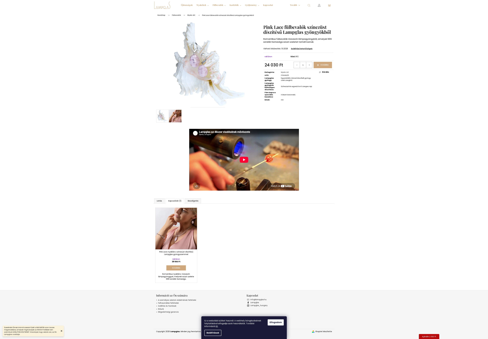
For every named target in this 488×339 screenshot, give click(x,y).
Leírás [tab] (159, 201)
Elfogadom (276, 322)
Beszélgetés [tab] (193, 201)
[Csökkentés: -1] (297, 65)
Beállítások (213, 332)
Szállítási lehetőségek (301, 48)
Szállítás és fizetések (167, 306)
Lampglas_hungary (259, 305)
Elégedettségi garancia (168, 312)
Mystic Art (285, 72)
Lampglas (254, 302)
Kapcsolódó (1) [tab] (174, 201)
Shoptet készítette (323, 331)
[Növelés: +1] (309, 65)
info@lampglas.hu (258, 299)
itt (217, 326)
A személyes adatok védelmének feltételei (177, 300)
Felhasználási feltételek (168, 303)
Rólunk (161, 309)
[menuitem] (187, 5)
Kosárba (325, 65)
